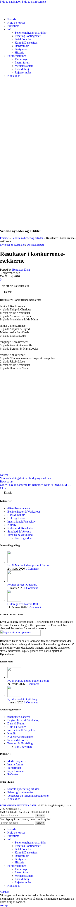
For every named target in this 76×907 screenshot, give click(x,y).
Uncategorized (35, 244)
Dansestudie (22, 45)
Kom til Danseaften (26, 42)
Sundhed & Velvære (19, 531)
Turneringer (21, 59)
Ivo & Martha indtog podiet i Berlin (28, 565)
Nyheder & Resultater (12, 244)
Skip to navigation (11, 1)
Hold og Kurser (16, 518)
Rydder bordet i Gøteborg (22, 584)
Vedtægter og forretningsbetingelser (28, 795)
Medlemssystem (24, 65)
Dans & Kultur (16, 514)
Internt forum (22, 62)
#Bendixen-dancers (18, 508)
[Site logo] (22, 13)
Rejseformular (23, 72)
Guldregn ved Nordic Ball (22, 604)
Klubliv (11, 524)
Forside (4, 238)
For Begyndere (23, 538)
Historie (19, 52)
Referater (12, 774)
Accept (4, 905)
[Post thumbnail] (14, 562)
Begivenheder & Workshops (23, 511)
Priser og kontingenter (27, 35)
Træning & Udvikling (20, 534)
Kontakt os (13, 799)
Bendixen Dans (21, 269)
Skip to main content (34, 1)
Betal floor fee (23, 39)
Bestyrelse (21, 49)
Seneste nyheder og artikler (30, 32)
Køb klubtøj (22, 69)
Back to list (6, 481)
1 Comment (32, 568)
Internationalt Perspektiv (21, 521)
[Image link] (20, 634)
